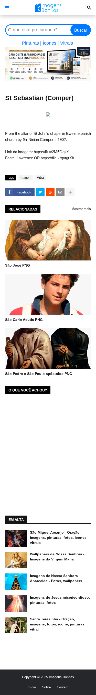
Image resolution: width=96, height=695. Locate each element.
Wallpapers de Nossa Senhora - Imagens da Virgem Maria (57, 556)
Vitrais (66, 43)
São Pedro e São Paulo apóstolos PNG (38, 374)
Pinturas (30, 43)
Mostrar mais (81, 209)
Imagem (25, 177)
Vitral (41, 177)
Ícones (49, 43)
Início (32, 687)
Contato (62, 687)
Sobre (46, 687)
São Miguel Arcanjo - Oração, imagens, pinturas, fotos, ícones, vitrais (59, 537)
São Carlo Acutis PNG (24, 320)
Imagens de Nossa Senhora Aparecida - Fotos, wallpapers (56, 578)
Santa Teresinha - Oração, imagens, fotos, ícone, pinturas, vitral (58, 624)
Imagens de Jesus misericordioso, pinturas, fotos (60, 600)
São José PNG (17, 265)
